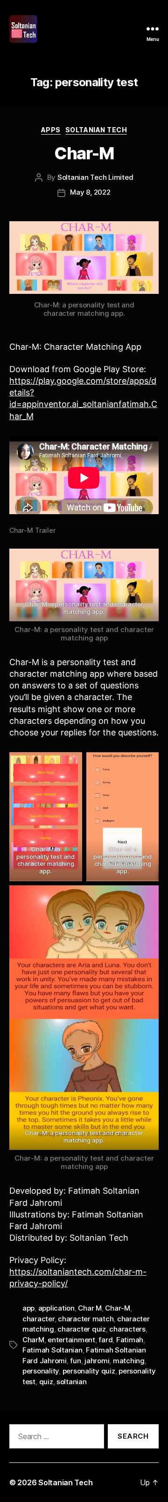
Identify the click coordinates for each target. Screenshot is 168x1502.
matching (129, 1360)
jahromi (96, 1360)
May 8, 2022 (90, 192)
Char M (89, 1308)
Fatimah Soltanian (52, 1350)
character (38, 1318)
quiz (46, 1381)
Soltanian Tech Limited (95, 177)
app (28, 1308)
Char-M (83, 153)
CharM (33, 1339)
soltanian (71, 1381)
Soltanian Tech (96, 130)
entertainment (71, 1339)
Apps (51, 130)
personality (40, 1370)
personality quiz (89, 1370)
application (56, 1308)
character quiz (81, 1329)
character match (85, 1318)
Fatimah (129, 1339)
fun (75, 1360)
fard (105, 1339)
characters (127, 1329)
